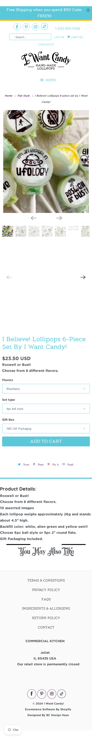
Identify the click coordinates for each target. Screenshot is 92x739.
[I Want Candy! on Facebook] (17, 26)
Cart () (77, 37)
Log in (59, 37)
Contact (46, 627)
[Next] (59, 217)
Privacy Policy (46, 590)
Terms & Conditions (46, 580)
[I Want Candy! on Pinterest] (26, 26)
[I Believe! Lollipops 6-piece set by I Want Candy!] (46, 161)
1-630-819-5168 (67, 28)
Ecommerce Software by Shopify (48, 709)
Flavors (7, 379)
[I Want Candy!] (46, 62)
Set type (8, 399)
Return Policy (46, 618)
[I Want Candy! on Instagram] (35, 26)
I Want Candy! (54, 703)
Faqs (46, 599)
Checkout (46, 44)
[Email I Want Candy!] (44, 26)
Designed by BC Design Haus (48, 715)
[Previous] (33, 217)
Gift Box (8, 419)
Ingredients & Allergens (46, 608)
